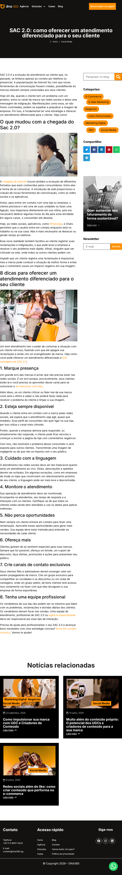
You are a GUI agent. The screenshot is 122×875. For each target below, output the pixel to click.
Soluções (37, 6)
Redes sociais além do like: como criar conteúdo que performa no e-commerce (29, 790)
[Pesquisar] (118, 76)
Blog (60, 6)
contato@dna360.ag (13, 851)
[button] (86, 149)
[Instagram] (105, 841)
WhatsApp (56, 223)
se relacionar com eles (29, 386)
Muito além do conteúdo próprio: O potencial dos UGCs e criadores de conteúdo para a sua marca (92, 724)
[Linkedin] (112, 841)
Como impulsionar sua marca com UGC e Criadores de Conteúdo (26, 722)
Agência (24, 6)
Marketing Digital (15, 699)
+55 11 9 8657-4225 (13, 843)
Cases (51, 6)
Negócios (34, 699)
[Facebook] (99, 841)
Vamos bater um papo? (102, 6)
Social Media (11, 703)
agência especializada (62, 615)
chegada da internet (15, 181)
